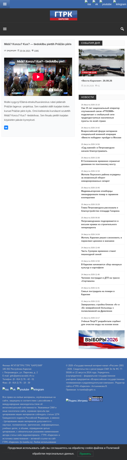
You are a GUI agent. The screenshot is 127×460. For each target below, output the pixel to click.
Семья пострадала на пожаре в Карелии (98, 293)
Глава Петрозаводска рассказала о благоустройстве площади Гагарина (100, 209)
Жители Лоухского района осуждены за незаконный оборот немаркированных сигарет (101, 177)
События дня (89, 72)
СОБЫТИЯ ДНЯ (90, 43)
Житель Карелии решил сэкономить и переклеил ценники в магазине (101, 239)
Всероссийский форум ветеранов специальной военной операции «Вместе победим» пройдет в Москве (101, 134)
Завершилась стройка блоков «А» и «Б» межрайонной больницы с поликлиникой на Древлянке (100, 307)
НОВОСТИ (87, 97)
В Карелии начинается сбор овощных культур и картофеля (101, 266)
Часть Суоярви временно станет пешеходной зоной (98, 253)
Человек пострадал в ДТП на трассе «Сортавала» (100, 279)
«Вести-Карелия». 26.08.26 (96, 80)
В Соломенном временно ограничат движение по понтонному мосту (100, 163)
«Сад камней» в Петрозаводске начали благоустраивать (97, 149)
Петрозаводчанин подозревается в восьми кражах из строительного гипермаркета (100, 224)
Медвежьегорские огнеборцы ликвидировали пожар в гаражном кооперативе (99, 194)
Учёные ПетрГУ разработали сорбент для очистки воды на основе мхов (101, 323)
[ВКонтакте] (6, 128)
